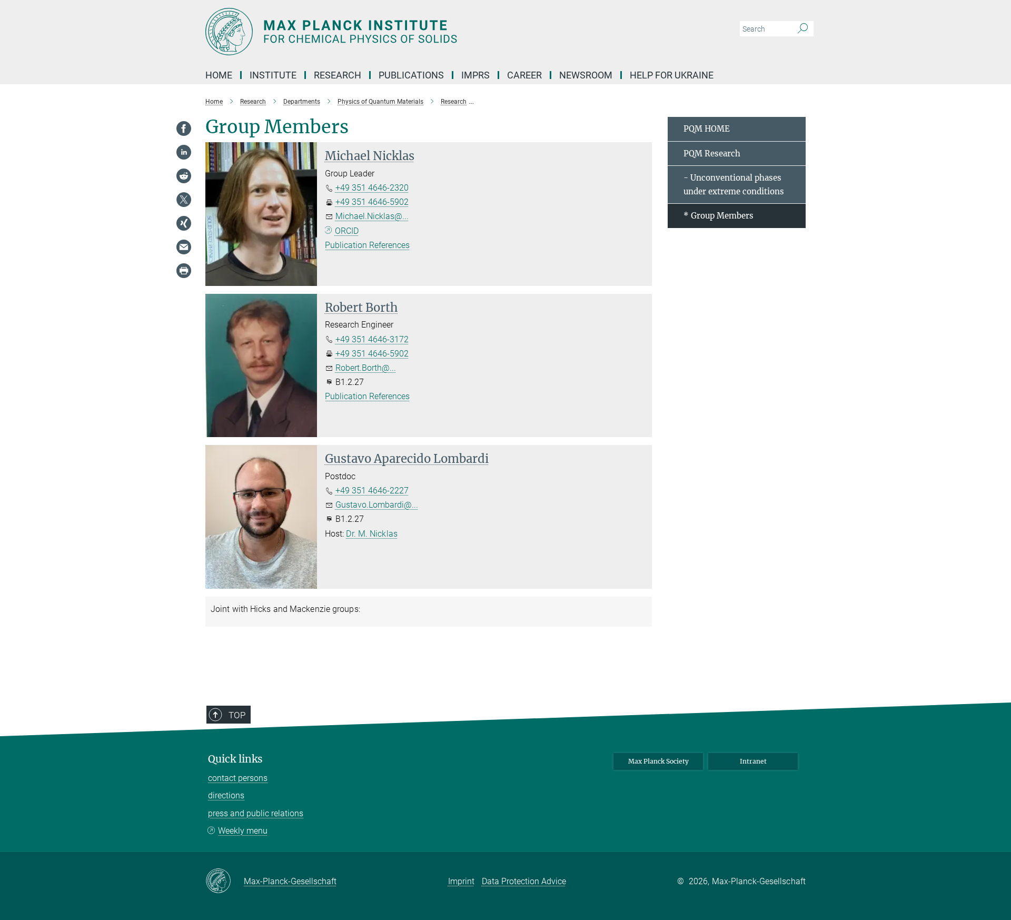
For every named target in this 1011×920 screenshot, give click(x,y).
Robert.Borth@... (365, 368)
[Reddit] (184, 176)
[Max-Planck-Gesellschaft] (224, 881)
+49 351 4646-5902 (372, 202)
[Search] (803, 29)
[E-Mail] (184, 247)
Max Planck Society (658, 761)
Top (237, 715)
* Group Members (718, 216)
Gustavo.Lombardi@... (376, 505)
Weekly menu (242, 831)
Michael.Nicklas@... (372, 216)
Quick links (235, 759)
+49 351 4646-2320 (372, 188)
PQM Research (711, 154)
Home (218, 75)
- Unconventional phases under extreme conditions (733, 184)
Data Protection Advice (524, 881)
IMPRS (475, 75)
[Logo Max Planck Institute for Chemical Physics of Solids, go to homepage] (402, 31)
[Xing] (184, 223)
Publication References (367, 245)
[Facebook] (184, 128)
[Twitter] (184, 199)
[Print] (184, 271)
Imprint (461, 881)
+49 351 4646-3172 (372, 339)
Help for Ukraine (671, 75)
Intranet (753, 761)
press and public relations (255, 813)
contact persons (237, 778)
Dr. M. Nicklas (371, 534)
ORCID (347, 231)
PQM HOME (706, 129)
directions (226, 795)
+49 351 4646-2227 (372, 491)
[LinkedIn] (184, 152)
